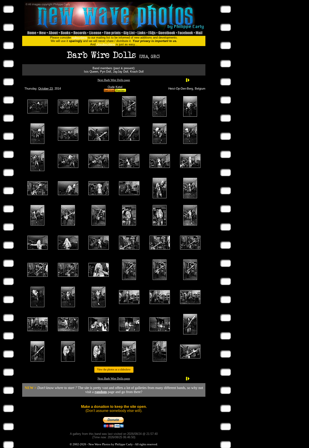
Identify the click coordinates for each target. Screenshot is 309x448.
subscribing (79, 37)
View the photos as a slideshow (114, 369)
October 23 (45, 88)
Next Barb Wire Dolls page (113, 80)
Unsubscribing (105, 44)
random (101, 392)
